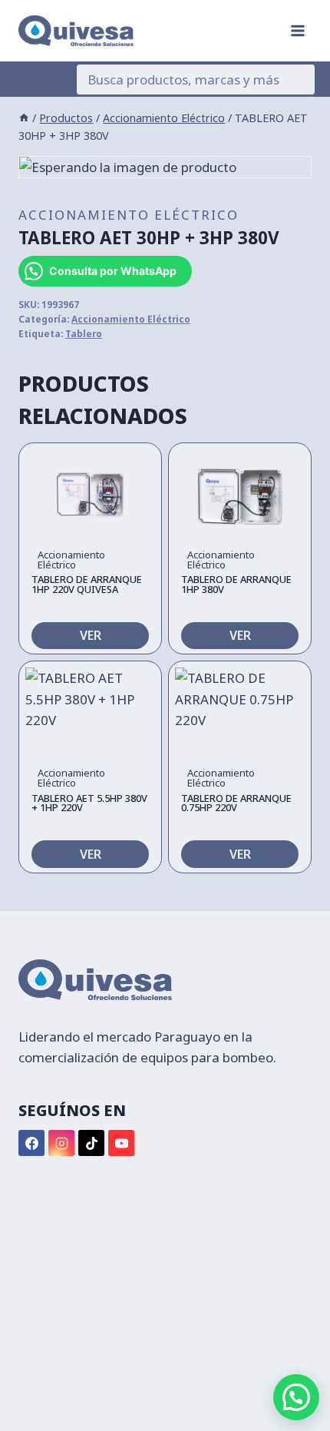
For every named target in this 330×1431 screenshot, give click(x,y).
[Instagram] (61, 1143)
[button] (296, 1397)
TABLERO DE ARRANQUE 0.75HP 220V (236, 803)
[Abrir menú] (297, 30)
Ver (90, 635)
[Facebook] (31, 1143)
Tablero (83, 333)
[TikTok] (91, 1143)
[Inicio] (23, 118)
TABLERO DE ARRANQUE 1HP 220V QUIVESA (86, 584)
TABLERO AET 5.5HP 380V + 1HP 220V (89, 803)
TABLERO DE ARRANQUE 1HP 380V (236, 584)
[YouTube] (121, 1143)
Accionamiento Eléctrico (128, 215)
